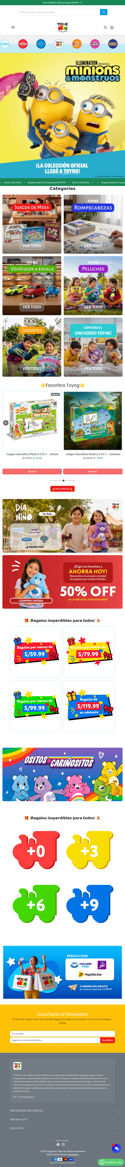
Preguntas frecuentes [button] (26, 1111)
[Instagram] (63, 1144)
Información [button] (18, 1119)
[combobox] (59, 12)
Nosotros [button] (16, 1128)
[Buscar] (103, 12)
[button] (16, 27)
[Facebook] (58, 1144)
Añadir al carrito (32, 472)
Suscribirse (107, 1040)
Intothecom (73, 1154)
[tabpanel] (62, 441)
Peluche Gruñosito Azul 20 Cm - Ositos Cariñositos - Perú (32, 454)
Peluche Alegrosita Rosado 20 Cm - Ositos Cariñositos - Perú (93, 454)
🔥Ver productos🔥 (62, 488)
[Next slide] (119, 423)
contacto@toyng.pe (26, 1097)
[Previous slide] (6, 423)
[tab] (50, 480)
